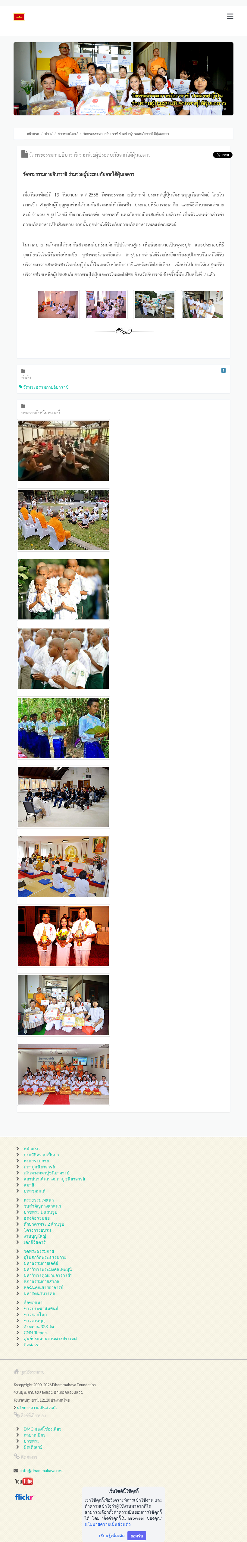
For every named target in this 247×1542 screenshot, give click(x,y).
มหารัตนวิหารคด (39, 1293)
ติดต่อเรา (32, 1344)
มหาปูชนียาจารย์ (39, 1166)
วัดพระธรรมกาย (39, 1251)
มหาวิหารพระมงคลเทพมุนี (48, 1269)
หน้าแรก (33, 134)
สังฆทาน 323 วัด (39, 1326)
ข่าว (48, 134)
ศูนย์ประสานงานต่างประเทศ (50, 1338)
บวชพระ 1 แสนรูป (40, 1211)
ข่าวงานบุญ (34, 1320)
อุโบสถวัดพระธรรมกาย (45, 1257)
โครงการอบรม (37, 1230)
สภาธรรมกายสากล (41, 1281)
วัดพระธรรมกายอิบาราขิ (45, 387)
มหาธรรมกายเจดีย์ (41, 1263)
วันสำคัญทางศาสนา (42, 1205)
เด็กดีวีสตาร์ (35, 1242)
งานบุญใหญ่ (35, 1236)
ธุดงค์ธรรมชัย (37, 1218)
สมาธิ (29, 1184)
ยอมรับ (136, 1535)
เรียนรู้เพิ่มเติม (112, 1535)
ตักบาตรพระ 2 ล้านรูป (44, 1224)
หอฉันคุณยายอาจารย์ (43, 1287)
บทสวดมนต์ (34, 1190)
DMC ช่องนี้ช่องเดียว (42, 1428)
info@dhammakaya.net (41, 1470)
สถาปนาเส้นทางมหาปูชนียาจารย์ (54, 1178)
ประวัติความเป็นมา (41, 1154)
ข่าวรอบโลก (67, 134)
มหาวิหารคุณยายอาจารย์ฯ (48, 1275)
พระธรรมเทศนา (39, 1199)
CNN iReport (36, 1332)
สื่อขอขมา (33, 1302)
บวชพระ (31, 1440)
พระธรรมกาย (36, 1160)
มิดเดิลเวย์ (33, 1447)
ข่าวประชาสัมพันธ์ (41, 1308)
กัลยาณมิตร (34, 1434)
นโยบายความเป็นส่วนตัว (37, 1408)
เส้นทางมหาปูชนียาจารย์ (46, 1172)
